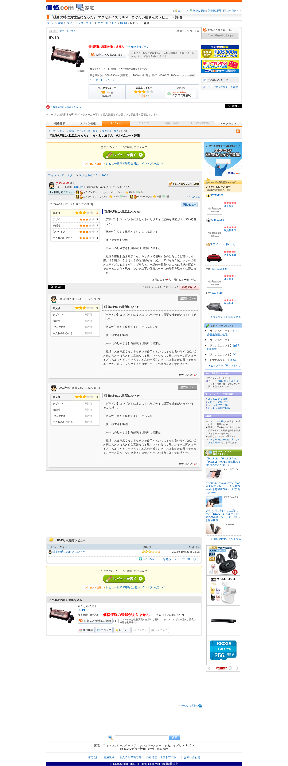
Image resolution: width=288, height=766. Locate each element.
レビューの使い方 (217, 401)
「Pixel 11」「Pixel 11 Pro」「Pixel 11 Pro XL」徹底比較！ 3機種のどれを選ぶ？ (223, 462)
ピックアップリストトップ (226, 365)
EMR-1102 (217, 195)
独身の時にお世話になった (68, 551)
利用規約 (109, 757)
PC (234, 354)
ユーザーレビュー (57, 131)
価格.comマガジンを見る (227, 539)
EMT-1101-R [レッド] (223, 244)
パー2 (236, 340)
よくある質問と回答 (218, 407)
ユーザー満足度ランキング (223, 381)
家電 (71, 131)
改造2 (233, 360)
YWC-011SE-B (218, 268)
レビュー (124, 630)
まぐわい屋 (62, 183)
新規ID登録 (199, 10)
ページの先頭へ (188, 705)
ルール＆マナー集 (217, 404)
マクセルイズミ (67, 31)
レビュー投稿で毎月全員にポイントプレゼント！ (136, 163)
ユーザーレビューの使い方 (221, 439)
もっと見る (194, 197)
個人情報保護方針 (130, 757)
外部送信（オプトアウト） (162, 757)
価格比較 (88, 630)
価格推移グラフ (140, 46)
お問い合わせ (192, 757)
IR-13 (104, 175)
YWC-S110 (216, 292)
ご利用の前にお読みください (66, 107)
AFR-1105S (217, 220)
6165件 (78, 187)
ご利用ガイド (234, 10)
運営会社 (93, 757)
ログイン (183, 10)
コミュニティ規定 (217, 398)
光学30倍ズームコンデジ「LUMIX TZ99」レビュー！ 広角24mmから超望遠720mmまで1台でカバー (223, 487)
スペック (106, 630)
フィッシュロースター (88, 131)
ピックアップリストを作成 (223, 87)
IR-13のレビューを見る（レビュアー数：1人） (171, 559)
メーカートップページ (102, 80)
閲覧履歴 (216, 10)
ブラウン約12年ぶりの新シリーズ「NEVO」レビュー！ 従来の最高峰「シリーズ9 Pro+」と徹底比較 (223, 515)
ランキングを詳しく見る (227, 316)
